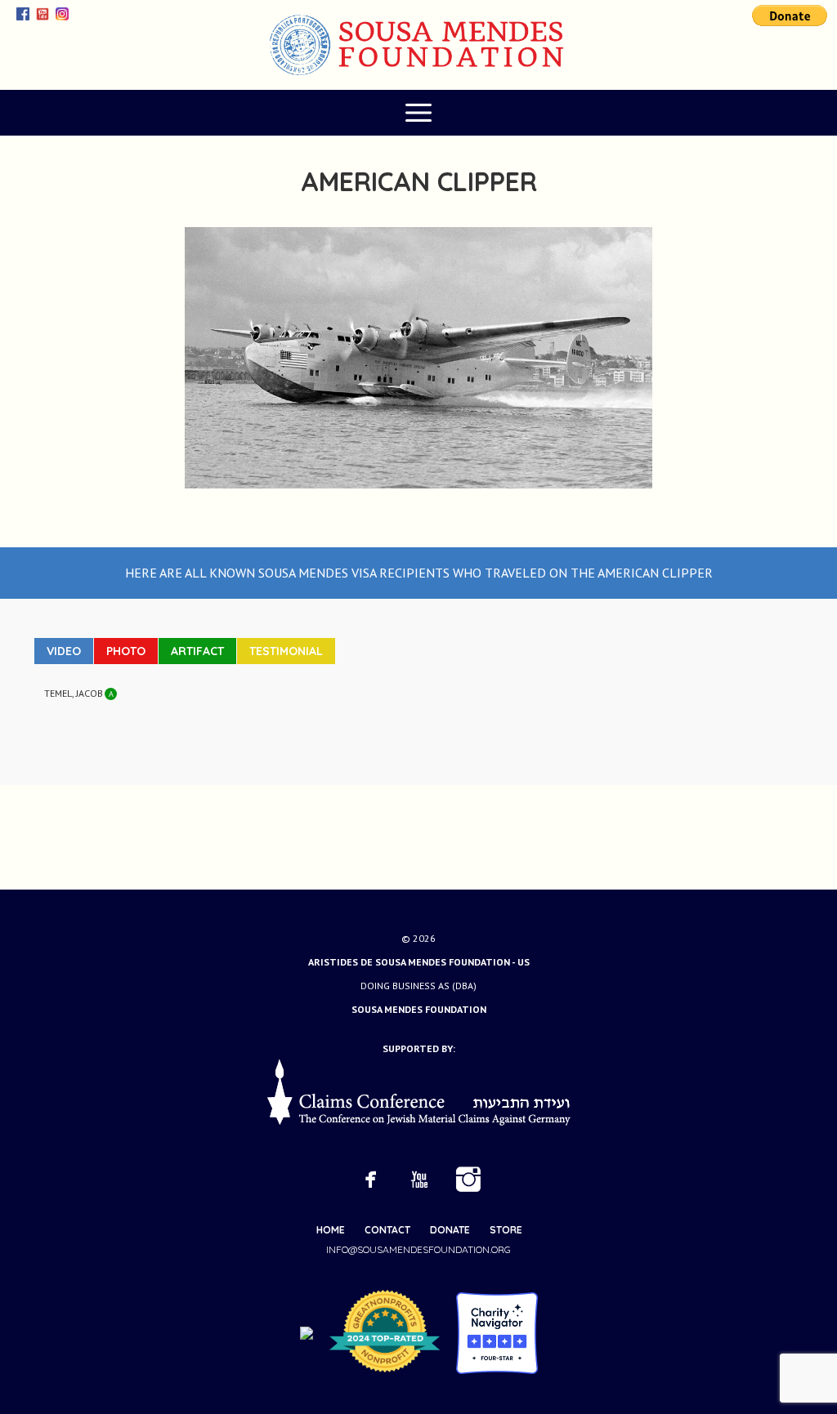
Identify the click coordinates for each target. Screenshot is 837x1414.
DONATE (450, 1230)
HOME (330, 1230)
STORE (506, 1230)
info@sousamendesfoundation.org (418, 1249)
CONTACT (387, 1230)
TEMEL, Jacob (73, 693)
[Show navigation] (418, 113)
